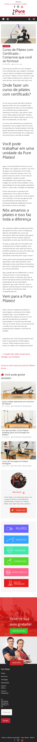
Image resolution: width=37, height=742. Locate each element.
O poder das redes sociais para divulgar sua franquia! (15, 355)
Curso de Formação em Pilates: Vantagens (15, 462)
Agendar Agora (18, 631)
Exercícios (4, 676)
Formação (6, 46)
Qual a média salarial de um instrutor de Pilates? (18, 402)
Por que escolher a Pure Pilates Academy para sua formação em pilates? (15, 432)
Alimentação (5, 683)
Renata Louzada (17, 64)
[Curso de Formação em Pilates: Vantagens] (18, 442)
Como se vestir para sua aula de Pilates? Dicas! (18, 366)
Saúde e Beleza (3, 687)
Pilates (3, 673)
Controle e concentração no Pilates (15, 4)
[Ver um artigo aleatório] (34, 19)
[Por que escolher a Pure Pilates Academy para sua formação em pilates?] (18, 411)
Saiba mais (16, 663)
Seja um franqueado (4, 692)
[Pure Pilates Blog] (18, 11)
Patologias (4, 679)
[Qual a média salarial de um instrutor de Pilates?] (18, 383)
